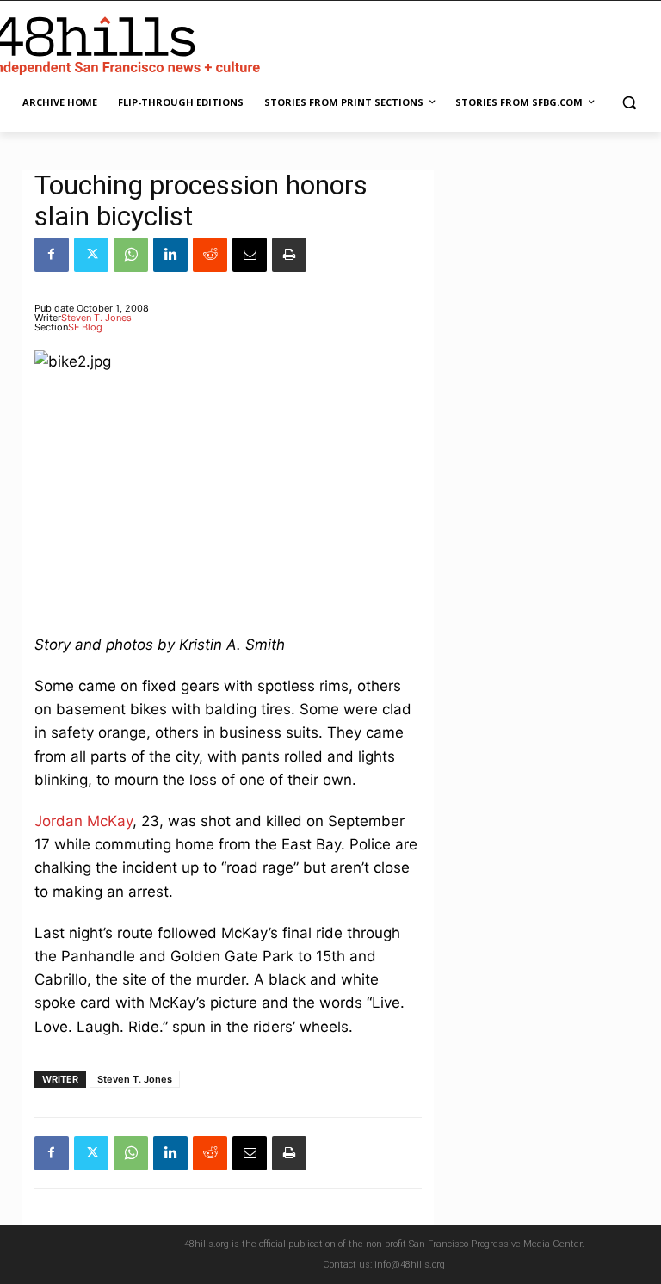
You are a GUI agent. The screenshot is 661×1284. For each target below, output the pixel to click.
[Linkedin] (170, 255)
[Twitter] (91, 255)
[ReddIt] (210, 255)
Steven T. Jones (96, 318)
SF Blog (85, 327)
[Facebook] (51, 255)
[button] (628, 103)
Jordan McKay (83, 821)
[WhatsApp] (131, 255)
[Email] (249, 255)
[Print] (289, 255)
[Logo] (129, 42)
